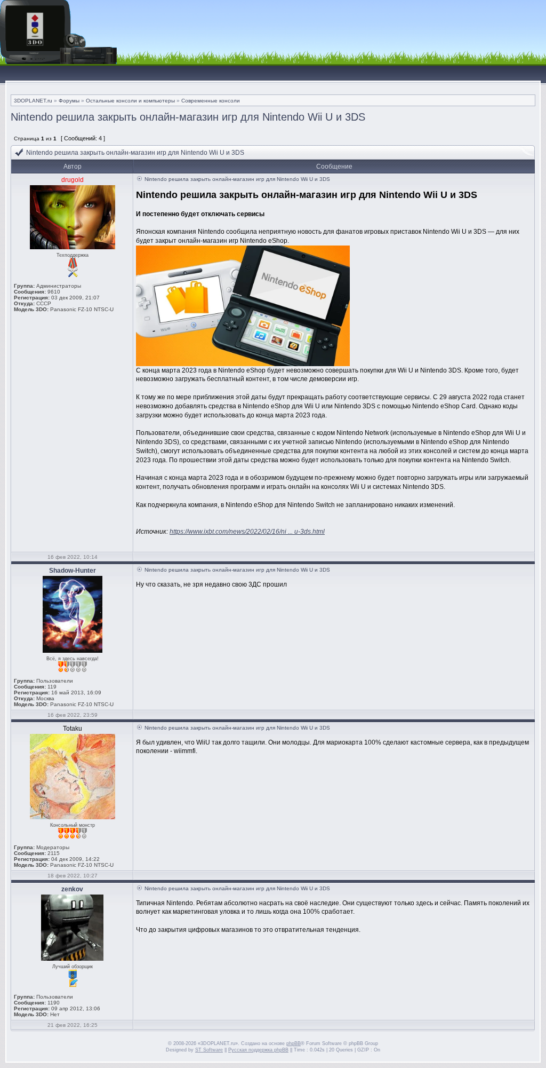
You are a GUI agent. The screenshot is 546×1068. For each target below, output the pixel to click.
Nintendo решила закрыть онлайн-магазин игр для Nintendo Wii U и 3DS (188, 117)
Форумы (69, 101)
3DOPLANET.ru (33, 101)
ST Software (209, 1050)
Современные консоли (210, 101)
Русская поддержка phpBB (258, 1050)
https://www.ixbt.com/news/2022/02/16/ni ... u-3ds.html (247, 531)
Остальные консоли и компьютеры (130, 101)
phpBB (293, 1043)
